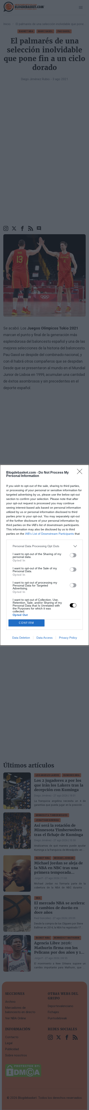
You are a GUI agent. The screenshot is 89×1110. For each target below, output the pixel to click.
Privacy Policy (68, 637)
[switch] (73, 555)
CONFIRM (26, 622)
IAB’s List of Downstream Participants (49, 533)
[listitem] (44, 546)
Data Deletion (21, 637)
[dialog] (44, 555)
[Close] (81, 473)
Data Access (44, 637)
